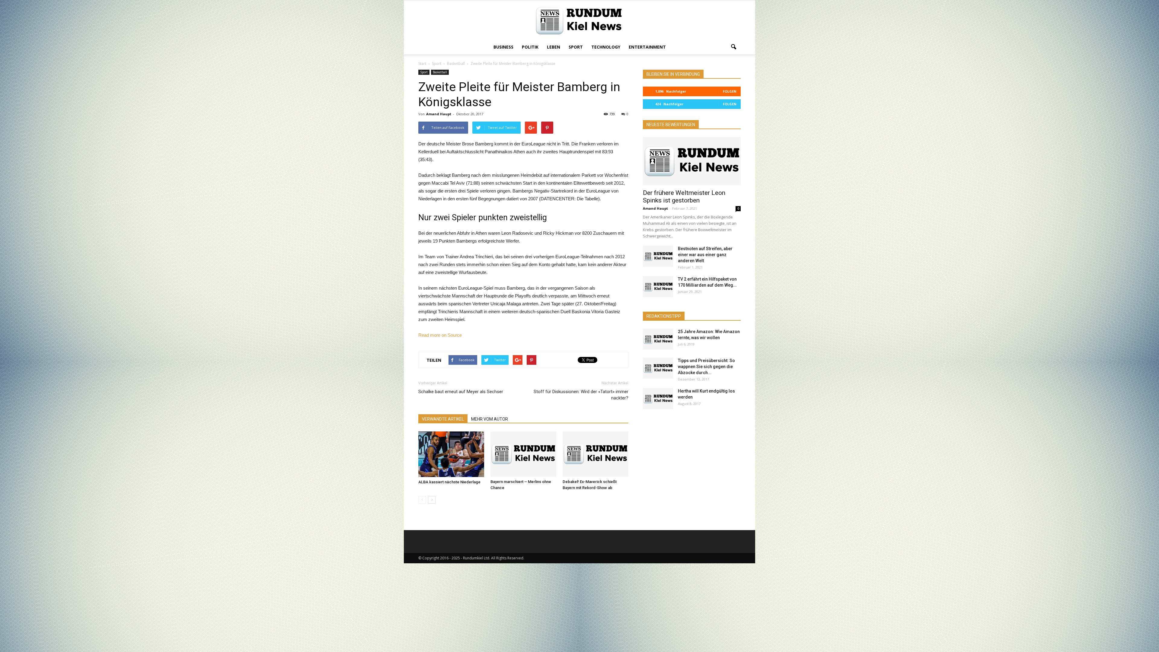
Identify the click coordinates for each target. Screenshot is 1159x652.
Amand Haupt (438, 114)
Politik (530, 47)
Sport (576, 47)
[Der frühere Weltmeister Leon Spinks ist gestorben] (692, 161)
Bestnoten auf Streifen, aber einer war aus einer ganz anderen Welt (705, 254)
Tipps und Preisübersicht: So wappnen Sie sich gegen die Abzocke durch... (706, 366)
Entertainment (647, 47)
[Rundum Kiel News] (579, 21)
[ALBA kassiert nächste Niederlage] (451, 454)
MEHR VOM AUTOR (489, 419)
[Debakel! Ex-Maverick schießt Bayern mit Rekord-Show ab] (595, 454)
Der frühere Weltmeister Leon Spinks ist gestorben (684, 196)
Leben (553, 47)
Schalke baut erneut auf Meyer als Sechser (460, 391)
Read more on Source (440, 335)
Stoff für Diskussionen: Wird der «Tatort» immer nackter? (581, 395)
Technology (605, 47)
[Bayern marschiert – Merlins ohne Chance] (523, 454)
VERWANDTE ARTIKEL (443, 419)
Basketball (440, 72)
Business (503, 47)
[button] (733, 47)
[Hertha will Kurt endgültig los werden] (658, 398)
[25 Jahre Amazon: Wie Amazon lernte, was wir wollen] (658, 339)
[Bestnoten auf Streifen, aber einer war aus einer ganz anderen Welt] (658, 256)
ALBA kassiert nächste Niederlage (449, 482)
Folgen (729, 91)
